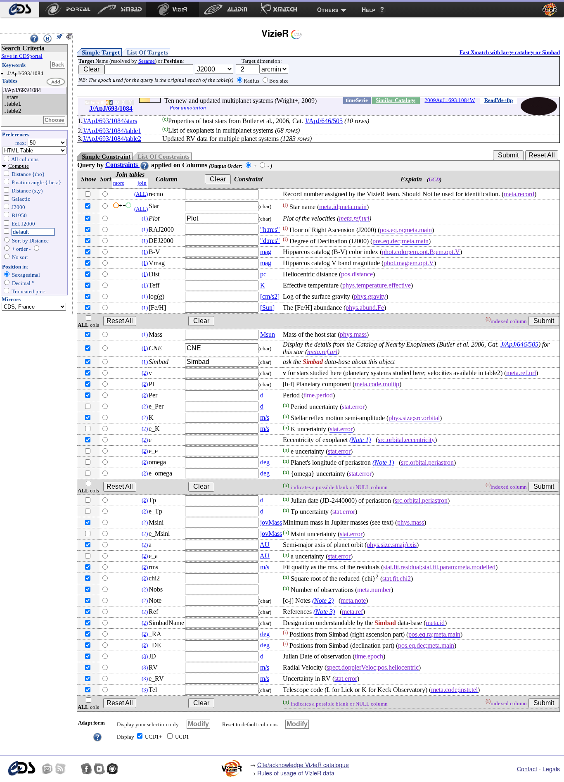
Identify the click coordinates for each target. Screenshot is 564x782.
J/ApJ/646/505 (324, 120)
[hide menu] (69, 36)
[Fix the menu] (59, 36)
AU (265, 544)
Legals (551, 769)
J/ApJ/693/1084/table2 (112, 138)
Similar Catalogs (395, 100)
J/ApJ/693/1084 (111, 108)
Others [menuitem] (328, 9)
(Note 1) (360, 439)
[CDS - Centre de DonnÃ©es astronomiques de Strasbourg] (21, 768)
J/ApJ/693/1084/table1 (112, 130)
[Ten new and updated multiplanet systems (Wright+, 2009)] (34, 90)
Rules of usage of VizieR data (295, 773)
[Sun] (267, 307)
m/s (264, 417)
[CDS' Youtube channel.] (99, 769)
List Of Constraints (163, 156)
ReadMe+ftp (498, 100)
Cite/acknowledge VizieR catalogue (303, 765)
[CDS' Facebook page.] (86, 769)
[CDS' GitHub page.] (112, 769)
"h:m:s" (270, 229)
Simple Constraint (106, 156)
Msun (267, 334)
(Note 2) (323, 600)
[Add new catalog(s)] (56, 82)
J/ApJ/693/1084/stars (110, 120)
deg (265, 462)
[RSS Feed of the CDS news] (60, 769)
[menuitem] (19, 9)
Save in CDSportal (22, 56)
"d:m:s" (270, 240)
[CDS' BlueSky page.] (73, 769)
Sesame (146, 61)
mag (265, 251)
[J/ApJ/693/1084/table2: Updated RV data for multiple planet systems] (34, 111)
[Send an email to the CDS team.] (47, 769)
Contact (527, 769)
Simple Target (101, 52)
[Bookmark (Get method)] (47, 38)
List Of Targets (147, 52)
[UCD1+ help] (97, 736)
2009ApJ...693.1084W (449, 100)
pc (263, 274)
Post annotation (188, 108)
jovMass (271, 522)
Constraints (122, 164)
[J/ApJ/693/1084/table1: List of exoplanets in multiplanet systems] (34, 104)
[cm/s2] (270, 296)
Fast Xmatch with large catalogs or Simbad (510, 52)
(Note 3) (324, 611)
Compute (18, 166)
